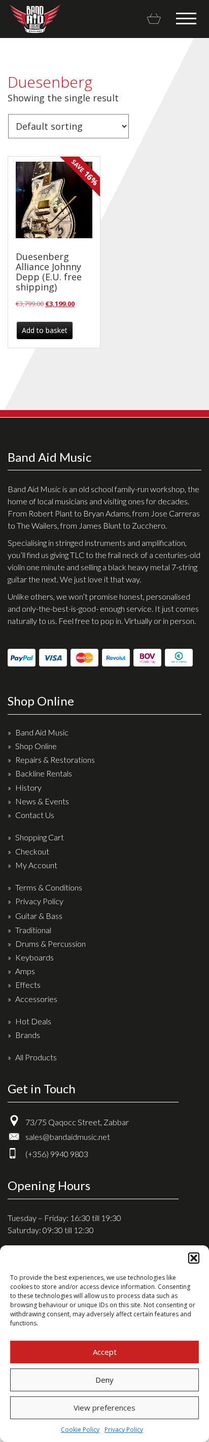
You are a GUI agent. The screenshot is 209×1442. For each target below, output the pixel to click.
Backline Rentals (43, 773)
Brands (27, 1035)
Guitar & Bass (38, 915)
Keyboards (34, 957)
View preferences (104, 1407)
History (28, 787)
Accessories (36, 999)
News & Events (42, 801)
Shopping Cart (39, 837)
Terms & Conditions (48, 887)
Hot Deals (33, 1021)
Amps (25, 971)
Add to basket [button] (44, 330)
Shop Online (36, 746)
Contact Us (34, 815)
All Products (36, 1057)
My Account (36, 865)
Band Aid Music (34, 18)
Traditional (33, 930)
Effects (28, 984)
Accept (105, 1352)
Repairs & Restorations (55, 759)
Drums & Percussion (50, 943)
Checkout (32, 851)
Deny (104, 1380)
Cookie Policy (80, 1429)
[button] (194, 1258)
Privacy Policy (123, 1429)
